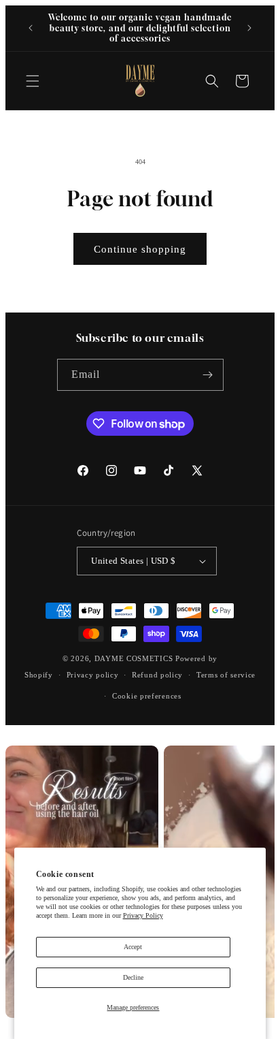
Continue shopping (140, 249)
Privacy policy (93, 675)
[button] (33, 81)
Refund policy (157, 675)
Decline (133, 977)
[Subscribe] (208, 375)
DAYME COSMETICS (134, 658)
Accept (133, 946)
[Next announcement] (249, 28)
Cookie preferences (146, 696)
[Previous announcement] (31, 28)
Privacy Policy (143, 915)
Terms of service (226, 675)
